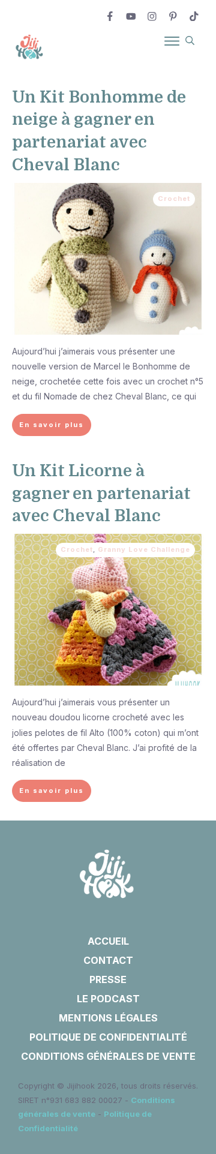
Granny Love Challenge (144, 549)
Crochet (174, 198)
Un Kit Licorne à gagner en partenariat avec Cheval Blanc (101, 493)
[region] (108, 1031)
